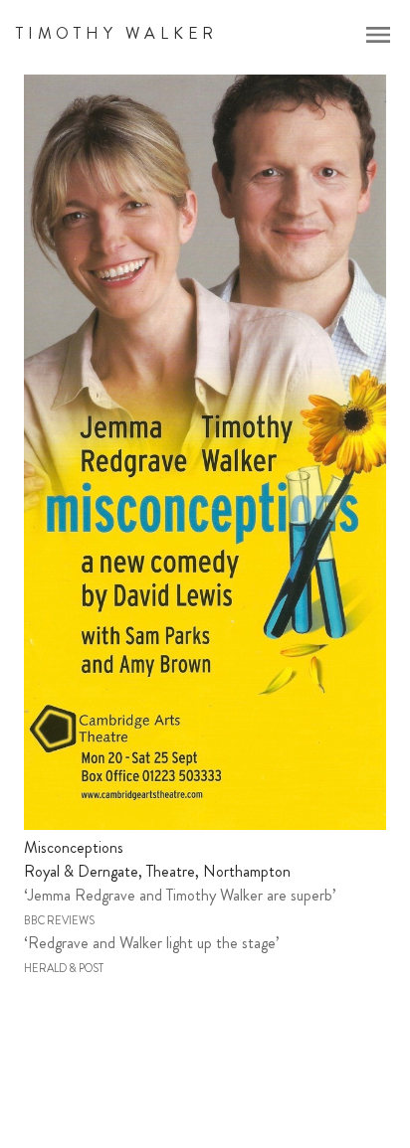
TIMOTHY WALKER (117, 33)
